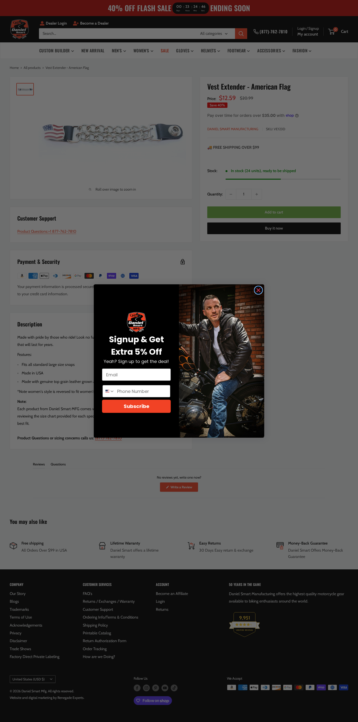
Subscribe (136, 406)
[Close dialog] (258, 290)
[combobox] (109, 391)
